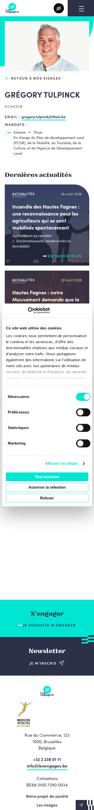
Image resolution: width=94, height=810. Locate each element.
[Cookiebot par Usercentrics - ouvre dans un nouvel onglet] (28, 310)
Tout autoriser (47, 477)
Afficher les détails (61, 463)
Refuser (47, 498)
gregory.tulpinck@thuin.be (44, 116)
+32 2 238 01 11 (47, 759)
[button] (85, 805)
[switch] (83, 412)
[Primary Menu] (81, 9)
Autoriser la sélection (47, 487)
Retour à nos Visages (36, 78)
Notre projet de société (47, 796)
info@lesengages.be (47, 766)
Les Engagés (12, 8)
